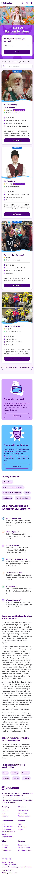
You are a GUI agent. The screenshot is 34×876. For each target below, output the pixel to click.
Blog (3, 813)
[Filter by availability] (19, 66)
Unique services (24, 848)
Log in (20, 829)
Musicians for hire (8, 832)
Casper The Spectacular (14, 326)
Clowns (27, 492)
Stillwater (6, 778)
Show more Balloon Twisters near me (17, 367)
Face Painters (7, 498)
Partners (5, 816)
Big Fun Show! (9, 181)
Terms (4, 862)
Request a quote (24, 816)
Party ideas (22, 813)
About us (5, 811)
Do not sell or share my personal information (17, 867)
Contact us (22, 827)
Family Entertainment (23, 498)
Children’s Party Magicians (12, 492)
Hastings (16, 778)
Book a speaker (7, 829)
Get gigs (5, 845)
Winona (5, 773)
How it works (23, 811)
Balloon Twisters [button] (17, 31)
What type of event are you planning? (14, 40)
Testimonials (6, 850)
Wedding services (24, 850)
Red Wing (15, 773)
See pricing (17, 416)
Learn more (17, 466)
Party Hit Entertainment (14, 255)
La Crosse (26, 778)
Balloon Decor (7, 482)
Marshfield (25, 773)
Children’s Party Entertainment (13, 487)
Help (20, 824)
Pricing (4, 848)
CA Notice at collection (9, 864)
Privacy (10, 862)
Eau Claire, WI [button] (18, 28)
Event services (23, 845)
